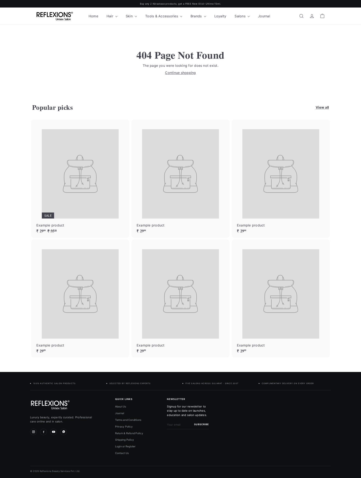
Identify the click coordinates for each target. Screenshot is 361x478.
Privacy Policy (124, 426)
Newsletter (176, 399)
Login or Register (125, 446)
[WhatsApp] (63, 432)
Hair (110, 16)
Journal (264, 16)
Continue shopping (180, 73)
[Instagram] (33, 432)
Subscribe (201, 424)
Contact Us (122, 453)
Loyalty (220, 16)
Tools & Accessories (162, 16)
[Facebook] (43, 432)
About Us (120, 406)
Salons (241, 16)
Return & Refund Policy (129, 433)
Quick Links (124, 399)
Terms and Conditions (128, 419)
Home (93, 16)
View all (322, 107)
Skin (130, 16)
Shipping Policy (124, 439)
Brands (197, 16)
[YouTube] (53, 432)
